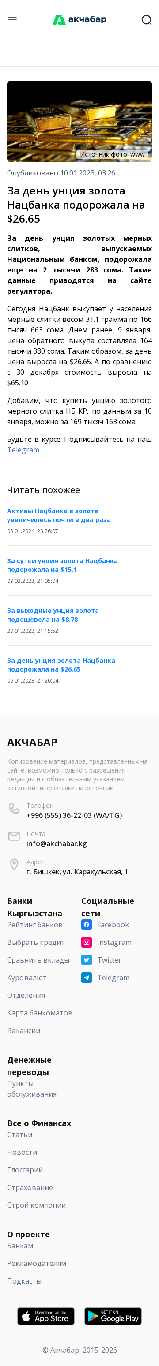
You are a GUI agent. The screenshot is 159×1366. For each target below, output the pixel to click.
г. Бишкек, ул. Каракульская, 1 (77, 872)
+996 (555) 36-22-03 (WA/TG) (74, 815)
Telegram (23, 450)
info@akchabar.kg (56, 843)
